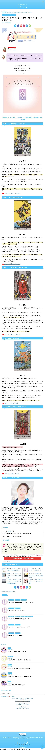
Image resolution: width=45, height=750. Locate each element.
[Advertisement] (22, 719)
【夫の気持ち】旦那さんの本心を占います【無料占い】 (20, 627)
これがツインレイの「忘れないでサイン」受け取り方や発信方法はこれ (14, 581)
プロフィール (10, 50)
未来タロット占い (6, 591)
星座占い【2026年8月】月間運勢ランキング (17, 684)
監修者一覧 (9, 737)
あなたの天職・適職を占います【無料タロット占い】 (19, 618)
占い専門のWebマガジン (22, 747)
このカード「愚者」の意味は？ (12, 264)
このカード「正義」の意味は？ (12, 473)
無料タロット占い (12, 591)
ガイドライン (22, 737)
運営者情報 (4, 737)
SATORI (9, 531)
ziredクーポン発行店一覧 (25, 738)
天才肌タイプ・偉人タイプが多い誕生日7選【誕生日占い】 (20, 668)
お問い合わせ (28, 737)
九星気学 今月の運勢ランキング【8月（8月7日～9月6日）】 (20, 676)
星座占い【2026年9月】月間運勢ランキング (17, 651)
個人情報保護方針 (16, 737)
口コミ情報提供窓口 (34, 737)
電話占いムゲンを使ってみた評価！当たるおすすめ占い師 (14, 575)
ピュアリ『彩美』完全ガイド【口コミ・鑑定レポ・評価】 (36, 581)
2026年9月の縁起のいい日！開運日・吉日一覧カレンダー (20, 659)
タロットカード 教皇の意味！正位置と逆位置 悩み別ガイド (36, 575)
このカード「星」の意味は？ (11, 403)
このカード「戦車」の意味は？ (12, 193)
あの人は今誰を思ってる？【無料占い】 (16, 610)
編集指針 (14, 50)
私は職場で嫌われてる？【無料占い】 (16, 635)
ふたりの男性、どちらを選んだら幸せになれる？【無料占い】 (21, 602)
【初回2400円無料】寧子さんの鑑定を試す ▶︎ (22, 558)
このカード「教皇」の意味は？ (12, 334)
